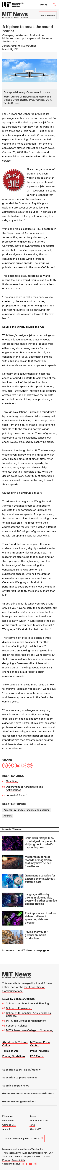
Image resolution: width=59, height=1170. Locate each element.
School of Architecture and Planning (27, 1003)
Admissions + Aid (38, 1120)
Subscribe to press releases (19, 1077)
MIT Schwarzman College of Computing (29, 1030)
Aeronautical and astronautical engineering (26, 810)
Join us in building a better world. (22, 1138)
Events (18, 1156)
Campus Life (9, 1125)
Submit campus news (15, 1085)
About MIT (35, 1129)
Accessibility (18, 1160)
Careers (36, 1156)
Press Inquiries (39, 1050)
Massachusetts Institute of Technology (23, 1149)
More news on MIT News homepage (24, 950)
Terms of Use (10, 1050)
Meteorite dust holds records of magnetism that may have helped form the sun (38, 861)
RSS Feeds (37, 1056)
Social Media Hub (11, 1163)
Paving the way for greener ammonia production (36, 935)
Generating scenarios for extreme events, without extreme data (40, 878)
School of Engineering (19, 1008)
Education (7, 1116)
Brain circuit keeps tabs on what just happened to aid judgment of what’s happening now (40, 842)
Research (34, 1116)
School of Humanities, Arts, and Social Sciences (28, 1014)
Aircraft (7, 815)
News (32, 1125)
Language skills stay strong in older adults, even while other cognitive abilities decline (41, 899)
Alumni (6, 1129)
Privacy (6, 1160)
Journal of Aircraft (16, 795)
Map (11, 1156)
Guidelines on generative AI (19, 1101)
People (27, 1156)
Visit (4, 1156)
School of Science (16, 1025)
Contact (46, 1156)
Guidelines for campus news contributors (28, 1093)
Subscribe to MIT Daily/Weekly (21, 1069)
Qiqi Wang (12, 781)
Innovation (8, 1120)
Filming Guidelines (13, 1056)
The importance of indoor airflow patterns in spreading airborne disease (40, 918)
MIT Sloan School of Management (26, 1020)
